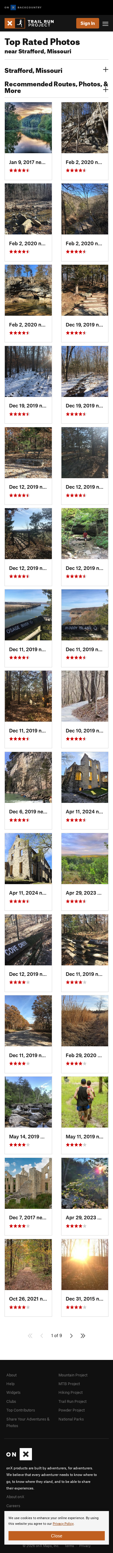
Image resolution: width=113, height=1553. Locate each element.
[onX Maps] (19, 1458)
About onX (15, 1496)
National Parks (71, 1419)
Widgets (13, 1392)
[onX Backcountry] (23, 7)
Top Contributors (20, 1410)
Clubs (11, 1401)
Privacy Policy (63, 1524)
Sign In (87, 23)
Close (56, 1535)
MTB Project (69, 1383)
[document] (56, 1527)
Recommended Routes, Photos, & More (56, 86)
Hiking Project (70, 1392)
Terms (69, 1545)
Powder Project (71, 1410)
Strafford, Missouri (33, 69)
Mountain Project (72, 1375)
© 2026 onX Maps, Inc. (41, 1545)
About (11, 1375)
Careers (13, 1505)
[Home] (32, 23)
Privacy (85, 1545)
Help (10, 1383)
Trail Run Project (72, 1401)
